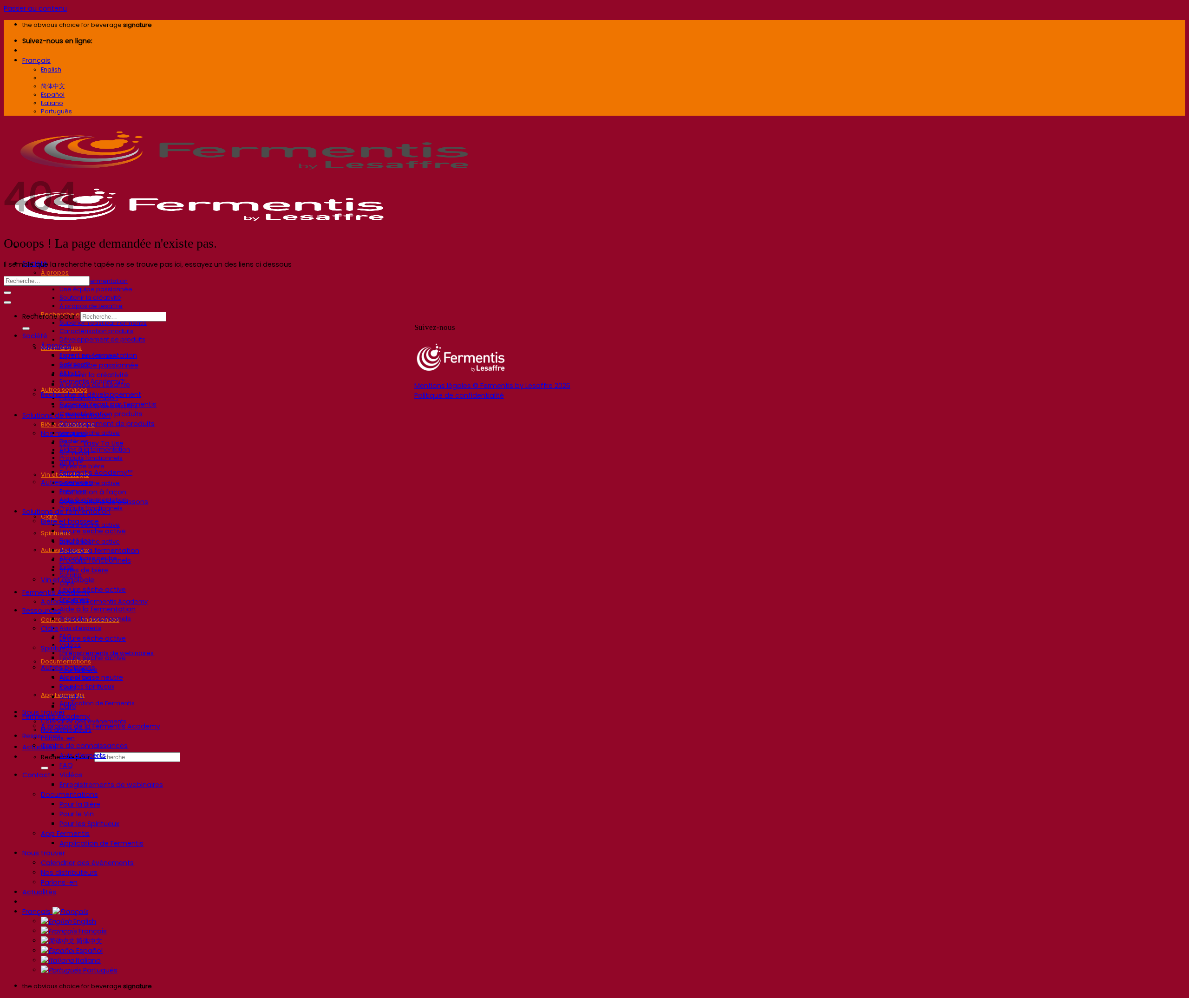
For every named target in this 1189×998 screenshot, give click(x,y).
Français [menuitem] (53, 78)
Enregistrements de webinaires (111, 784)
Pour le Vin (76, 814)
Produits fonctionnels (95, 560)
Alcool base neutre (91, 677)
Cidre (50, 628)
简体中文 (88, 940)
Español (88, 950)
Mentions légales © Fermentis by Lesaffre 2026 (492, 385)
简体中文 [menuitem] (53, 86)
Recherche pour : (50, 316)
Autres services (66, 482)
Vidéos (71, 775)
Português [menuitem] (56, 111)
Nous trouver (43, 853)
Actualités (39, 747)
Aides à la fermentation (99, 550)
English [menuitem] (51, 69)
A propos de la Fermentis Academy (94, 601)
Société (34, 336)
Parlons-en (59, 882)
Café (67, 706)
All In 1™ (71, 462)
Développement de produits (102, 339)
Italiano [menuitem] (52, 103)
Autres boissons (68, 667)
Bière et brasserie (70, 521)
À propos (55, 272)
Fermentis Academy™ (95, 472)
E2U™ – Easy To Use (91, 443)
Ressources (41, 610)
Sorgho (71, 697)
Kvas (67, 687)
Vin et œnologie (67, 579)
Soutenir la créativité (90, 298)
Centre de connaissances (84, 745)
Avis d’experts (80, 628)
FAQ (66, 765)
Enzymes (74, 599)
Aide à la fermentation (97, 609)
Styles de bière (83, 570)
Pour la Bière (79, 804)
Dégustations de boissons (103, 501)
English (84, 921)
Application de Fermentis (97, 703)
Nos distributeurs (69, 872)
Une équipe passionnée (95, 289)
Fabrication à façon (92, 492)
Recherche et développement (91, 394)
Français (36, 60)
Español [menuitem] (53, 94)
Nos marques (63, 433)
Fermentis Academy (56, 592)
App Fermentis (65, 833)
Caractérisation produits (96, 331)
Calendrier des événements (87, 862)
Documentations (69, 794)
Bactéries (75, 540)
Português (99, 970)
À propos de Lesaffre (91, 306)
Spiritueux (55, 533)
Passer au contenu (35, 8)
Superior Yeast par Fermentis (103, 323)
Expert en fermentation (93, 281)
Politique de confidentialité (459, 395)
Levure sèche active (89, 433)
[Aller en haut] (7, 302)
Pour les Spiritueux (86, 686)
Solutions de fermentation (66, 511)
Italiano (87, 960)
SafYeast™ (77, 453)
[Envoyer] (44, 768)
